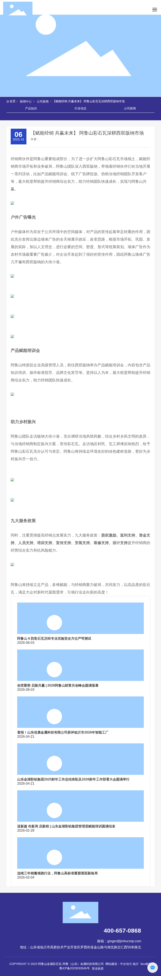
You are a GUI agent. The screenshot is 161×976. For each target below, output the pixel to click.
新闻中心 (26, 101)
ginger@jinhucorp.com (124, 941)
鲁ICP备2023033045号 (74, 968)
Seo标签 (145, 964)
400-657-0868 (122, 930)
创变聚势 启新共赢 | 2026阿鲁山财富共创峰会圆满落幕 (58, 685)
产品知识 (31, 108)
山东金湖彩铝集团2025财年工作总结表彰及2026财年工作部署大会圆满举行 (73, 779)
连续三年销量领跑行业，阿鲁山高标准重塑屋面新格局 (57, 873)
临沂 (136, 964)
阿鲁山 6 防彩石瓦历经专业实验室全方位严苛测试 (54, 638)
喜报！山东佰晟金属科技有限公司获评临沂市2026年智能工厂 (63, 732)
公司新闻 (43, 101)
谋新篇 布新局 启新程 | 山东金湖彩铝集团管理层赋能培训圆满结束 (66, 826)
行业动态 (80, 108)
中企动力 (126, 964)
